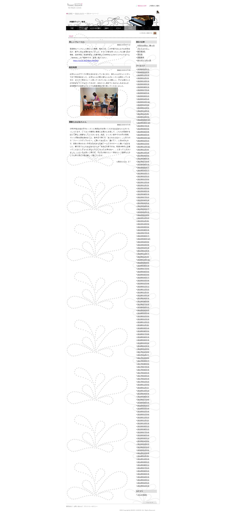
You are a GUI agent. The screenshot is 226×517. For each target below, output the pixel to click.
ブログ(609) (142, 495)
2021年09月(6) (143, 227)
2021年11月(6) (143, 221)
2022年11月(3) (143, 185)
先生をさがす (142, 6)
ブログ (130, 28)
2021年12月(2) (143, 218)
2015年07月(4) (143, 432)
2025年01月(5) (143, 108)
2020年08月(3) (143, 266)
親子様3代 (141, 51)
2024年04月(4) (143, 135)
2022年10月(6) (143, 188)
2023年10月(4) (143, 153)
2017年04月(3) (143, 373)
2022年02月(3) (143, 212)
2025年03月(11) (143, 102)
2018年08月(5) (143, 331)
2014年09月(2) (143, 462)
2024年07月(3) (143, 126)
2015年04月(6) (143, 441)
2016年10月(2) (143, 391)
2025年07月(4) (143, 90)
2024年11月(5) (143, 114)
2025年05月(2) (143, 96)
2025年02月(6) (143, 105)
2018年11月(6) (143, 325)
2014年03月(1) (143, 480)
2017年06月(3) (143, 370)
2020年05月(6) (143, 275)
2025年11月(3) (143, 78)
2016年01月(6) (143, 414)
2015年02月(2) (143, 447)
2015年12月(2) (143, 417)
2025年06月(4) (143, 93)
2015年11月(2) (143, 420)
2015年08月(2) (143, 429)
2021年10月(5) (143, 224)
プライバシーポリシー (90, 506)
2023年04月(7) (143, 170)
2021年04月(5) (143, 242)
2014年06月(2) (143, 471)
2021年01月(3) (143, 251)
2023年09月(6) (143, 156)
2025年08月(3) (143, 87)
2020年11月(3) (143, 257)
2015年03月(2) (143, 444)
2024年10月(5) (143, 117)
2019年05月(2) (143, 307)
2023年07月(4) (143, 161)
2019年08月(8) (143, 301)
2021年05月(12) (143, 239)
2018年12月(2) (143, 322)
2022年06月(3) (143, 200)
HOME (70, 13)
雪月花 (140, 54)
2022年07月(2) (143, 197)
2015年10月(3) (143, 423)
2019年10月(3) (143, 295)
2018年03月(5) (143, 343)
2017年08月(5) (143, 364)
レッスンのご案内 (95, 28)
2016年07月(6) (143, 399)
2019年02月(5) (143, 316)
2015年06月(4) (143, 435)
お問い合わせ (78, 506)
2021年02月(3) (143, 248)
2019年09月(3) (143, 298)
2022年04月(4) (143, 206)
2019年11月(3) (143, 292)
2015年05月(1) (143, 438)
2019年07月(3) (143, 304)
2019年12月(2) (143, 289)
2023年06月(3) (143, 164)
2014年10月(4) (143, 459)
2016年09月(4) (143, 394)
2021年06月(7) (143, 236)
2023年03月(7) (143, 173)
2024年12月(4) (143, 111)
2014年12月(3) (143, 453)
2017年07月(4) (143, 367)
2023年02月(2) (143, 176)
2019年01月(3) (143, 319)
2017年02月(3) (143, 379)
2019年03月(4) (143, 313)
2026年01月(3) (143, 72)
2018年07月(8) (143, 334)
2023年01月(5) (143, 179)
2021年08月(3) (143, 230)
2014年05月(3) (143, 474)
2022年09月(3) (143, 191)
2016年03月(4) (143, 408)
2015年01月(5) (143, 450)
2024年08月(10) (143, 123)
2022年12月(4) (143, 182)
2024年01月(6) (143, 144)
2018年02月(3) (143, 346)
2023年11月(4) (143, 150)
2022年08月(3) (143, 194)
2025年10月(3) (143, 81)
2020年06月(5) (143, 272)
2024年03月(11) (143, 138)
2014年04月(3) (143, 477)
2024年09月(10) (143, 120)
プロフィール (83, 28)
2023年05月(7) (143, 167)
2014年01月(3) (143, 486)
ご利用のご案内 (154, 6)
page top (149, 502)
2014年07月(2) (143, 468)
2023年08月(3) (143, 159)
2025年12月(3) (143, 75)
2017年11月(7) (143, 355)
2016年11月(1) (143, 388)
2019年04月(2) (143, 310)
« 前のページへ (122, 161)
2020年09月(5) (143, 263)
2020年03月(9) (143, 280)
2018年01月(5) (143, 349)
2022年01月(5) (143, 215)
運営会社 (69, 506)
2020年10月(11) (143, 260)
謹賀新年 (140, 57)
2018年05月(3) (143, 340)
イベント (118, 28)
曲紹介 (107, 28)
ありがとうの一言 (144, 60)
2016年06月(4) (143, 403)
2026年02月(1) (143, 69)
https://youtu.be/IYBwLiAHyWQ (86, 61)
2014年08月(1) (143, 465)
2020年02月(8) (143, 283)
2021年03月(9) (143, 245)
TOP (72, 28)
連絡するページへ (155, 33)
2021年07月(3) (143, 233)
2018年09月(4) (143, 328)
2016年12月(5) (143, 385)
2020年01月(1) (143, 286)
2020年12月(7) (143, 254)
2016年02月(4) (143, 411)
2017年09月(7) (143, 361)
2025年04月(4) (143, 99)
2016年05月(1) (143, 405)
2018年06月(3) (143, 337)
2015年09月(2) (143, 426)
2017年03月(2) (143, 376)
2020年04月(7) (143, 278)
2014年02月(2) (143, 483)
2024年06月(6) (143, 129)
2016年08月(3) (143, 397)
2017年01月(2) (143, 382)
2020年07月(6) (143, 269)
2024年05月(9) (143, 132)
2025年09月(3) (143, 84)
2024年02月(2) (143, 141)
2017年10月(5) (143, 358)
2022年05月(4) (143, 203)
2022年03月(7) (143, 209)
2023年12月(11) (143, 147)
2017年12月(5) (143, 352)
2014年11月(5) (143, 456)
